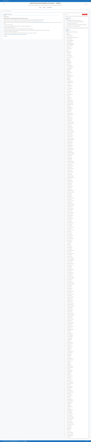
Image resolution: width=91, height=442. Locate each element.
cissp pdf (68, 58)
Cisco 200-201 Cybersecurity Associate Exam (72, 37)
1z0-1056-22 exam (69, 174)
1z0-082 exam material (69, 101)
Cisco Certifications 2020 (69, 43)
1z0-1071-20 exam (69, 225)
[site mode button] (85, 4)
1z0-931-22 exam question (70, 418)
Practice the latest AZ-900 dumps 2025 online (72, 23)
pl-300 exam (68, 71)
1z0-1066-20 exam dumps (70, 203)
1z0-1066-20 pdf (69, 206)
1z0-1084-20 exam (69, 295)
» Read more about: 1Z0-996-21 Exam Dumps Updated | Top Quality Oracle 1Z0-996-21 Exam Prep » (15, 34)
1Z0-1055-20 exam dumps (70, 152)
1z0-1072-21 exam (69, 237)
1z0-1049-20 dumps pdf (69, 142)
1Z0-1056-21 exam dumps (70, 168)
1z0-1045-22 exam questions (70, 132)
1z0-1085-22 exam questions (70, 314)
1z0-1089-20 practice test (70, 329)
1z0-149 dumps (68, 330)
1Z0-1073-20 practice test (70, 253)
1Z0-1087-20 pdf (69, 320)
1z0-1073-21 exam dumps (70, 257)
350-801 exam (68, 34)
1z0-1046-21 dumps (69, 133)
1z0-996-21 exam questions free (25, 19)
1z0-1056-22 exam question (70, 177)
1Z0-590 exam (68, 349)
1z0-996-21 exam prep (18, 19)
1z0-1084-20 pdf (69, 298)
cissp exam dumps (69, 55)
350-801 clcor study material (70, 44)
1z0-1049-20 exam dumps (70, 145)
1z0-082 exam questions (69, 104)
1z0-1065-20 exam (69, 196)
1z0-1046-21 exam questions (70, 139)
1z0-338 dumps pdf (69, 339)
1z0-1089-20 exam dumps (70, 326)
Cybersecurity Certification (70, 40)
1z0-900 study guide (69, 402)
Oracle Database (69, 428)
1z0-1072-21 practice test (70, 238)
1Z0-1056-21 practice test (70, 171)
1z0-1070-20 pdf (69, 221)
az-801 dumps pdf (69, 62)
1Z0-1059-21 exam (69, 187)
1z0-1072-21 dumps (69, 234)
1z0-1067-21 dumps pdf (69, 209)
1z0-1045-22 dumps (69, 126)
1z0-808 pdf (68, 368)
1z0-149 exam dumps (69, 333)
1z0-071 (68, 429)
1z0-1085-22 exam (69, 311)
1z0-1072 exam (68, 231)
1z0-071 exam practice (69, 432)
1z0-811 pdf (68, 384)
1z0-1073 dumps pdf (69, 241)
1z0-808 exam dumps (69, 365)
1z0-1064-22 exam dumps (70, 190)
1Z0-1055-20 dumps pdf (69, 149)
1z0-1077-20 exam (69, 275)
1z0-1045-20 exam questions (70, 123)
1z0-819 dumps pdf (69, 387)
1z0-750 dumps (68, 355)
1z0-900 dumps (68, 396)
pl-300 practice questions (70, 75)
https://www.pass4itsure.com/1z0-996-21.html (39, 22)
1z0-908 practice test (69, 409)
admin (11, 19)
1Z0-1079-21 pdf (69, 285)
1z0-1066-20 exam (69, 202)
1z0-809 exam (68, 374)
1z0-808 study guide (69, 371)
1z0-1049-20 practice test (70, 148)
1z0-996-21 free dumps (32, 19)
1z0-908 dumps (68, 403)
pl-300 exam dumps (69, 72)
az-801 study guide (69, 68)
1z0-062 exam (68, 79)
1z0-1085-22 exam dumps (70, 313)
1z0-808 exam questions (69, 367)
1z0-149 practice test (69, 336)
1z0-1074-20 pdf (69, 266)
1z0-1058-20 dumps (69, 180)
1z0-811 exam (68, 380)
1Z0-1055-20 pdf (69, 155)
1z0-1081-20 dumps (69, 288)
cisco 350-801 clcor (69, 48)
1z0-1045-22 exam (69, 129)
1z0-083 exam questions (69, 114)
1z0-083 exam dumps (69, 113)
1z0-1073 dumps (69, 240)
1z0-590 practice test (69, 352)
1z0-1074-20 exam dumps (70, 263)
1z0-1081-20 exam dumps (70, 291)
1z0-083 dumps (68, 110)
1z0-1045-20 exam (69, 120)
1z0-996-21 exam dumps (70, 422)
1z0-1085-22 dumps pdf (69, 310)
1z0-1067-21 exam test (69, 215)
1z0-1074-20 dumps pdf (69, 260)
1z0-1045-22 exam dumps (70, 130)
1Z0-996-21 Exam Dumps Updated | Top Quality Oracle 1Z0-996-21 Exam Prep (16, 18)
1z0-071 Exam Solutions (69, 435)
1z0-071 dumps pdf (69, 88)
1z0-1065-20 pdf (69, 199)
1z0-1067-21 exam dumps (70, 212)
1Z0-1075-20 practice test (70, 272)
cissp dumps (68, 51)
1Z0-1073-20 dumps (69, 247)
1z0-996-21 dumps (6, 16)
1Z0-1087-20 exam (69, 317)
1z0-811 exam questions (69, 383)
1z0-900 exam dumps (69, 399)
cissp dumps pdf (69, 52)
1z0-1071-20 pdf (69, 228)
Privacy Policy (49, 7)
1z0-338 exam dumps (69, 342)
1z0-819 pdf (68, 393)
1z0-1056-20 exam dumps (70, 161)
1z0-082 (68, 95)
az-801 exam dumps (69, 65)
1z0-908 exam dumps (69, 406)
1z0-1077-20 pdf (69, 279)
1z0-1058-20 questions (69, 186)
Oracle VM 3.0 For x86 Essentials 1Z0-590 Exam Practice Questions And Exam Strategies (77, 24)
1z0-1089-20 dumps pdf (69, 323)
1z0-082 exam (68, 98)
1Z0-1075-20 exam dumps (70, 269)
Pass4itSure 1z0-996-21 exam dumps (39, 19)
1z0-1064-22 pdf (69, 193)
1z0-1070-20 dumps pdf (69, 218)
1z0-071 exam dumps (69, 91)
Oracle (67, 78)
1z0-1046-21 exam (69, 136)
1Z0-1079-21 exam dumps (70, 282)
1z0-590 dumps (68, 348)
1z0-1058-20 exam (69, 183)
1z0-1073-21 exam (69, 256)
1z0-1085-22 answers (69, 307)
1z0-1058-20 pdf (69, 184)
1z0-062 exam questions (69, 82)
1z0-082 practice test (69, 107)
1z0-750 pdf (68, 361)
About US (44, 7)
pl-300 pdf (68, 74)
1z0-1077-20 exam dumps (70, 276)
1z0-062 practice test (69, 85)
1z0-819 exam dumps (69, 390)
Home (40, 7)
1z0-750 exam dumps (69, 358)
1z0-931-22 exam (69, 415)
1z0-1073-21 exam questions (70, 259)
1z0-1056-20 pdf (69, 164)
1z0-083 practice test (69, 117)
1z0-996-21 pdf (68, 425)
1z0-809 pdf (68, 377)
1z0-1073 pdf (68, 244)
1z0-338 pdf (68, 345)
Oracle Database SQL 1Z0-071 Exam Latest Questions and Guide (74, 20)
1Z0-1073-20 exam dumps (70, 250)
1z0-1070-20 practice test (70, 222)
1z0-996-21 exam (69, 421)
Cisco (67, 33)
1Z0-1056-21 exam (69, 167)
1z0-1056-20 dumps (69, 158)
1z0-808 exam (68, 364)
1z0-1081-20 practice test (70, 294)
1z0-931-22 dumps (69, 412)
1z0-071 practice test (69, 94)
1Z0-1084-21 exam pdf (69, 304)
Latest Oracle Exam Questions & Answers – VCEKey (45, 3)
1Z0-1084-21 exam (69, 301)
